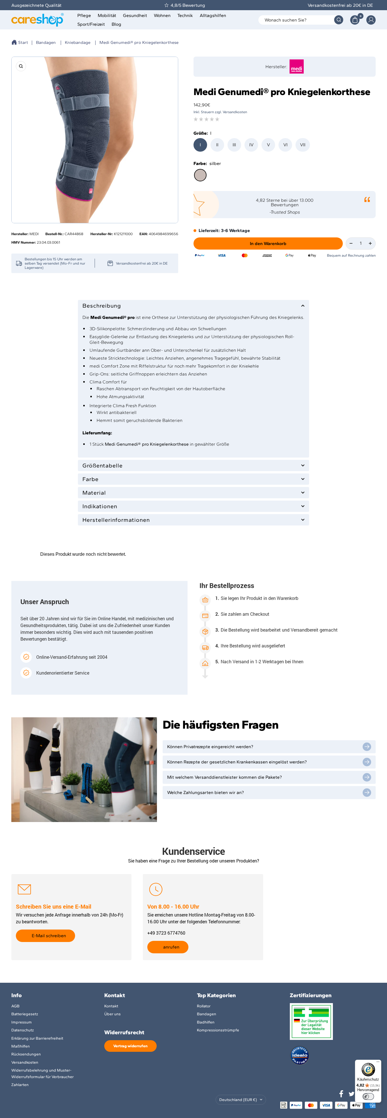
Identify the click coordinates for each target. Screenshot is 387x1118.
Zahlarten (20, 1084)
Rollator (203, 1006)
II (217, 144)
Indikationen (99, 506)
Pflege (84, 15)
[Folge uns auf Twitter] (351, 1094)
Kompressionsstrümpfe (218, 1030)
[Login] (371, 20)
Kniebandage (77, 42)
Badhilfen (205, 1022)
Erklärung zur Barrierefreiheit (37, 1038)
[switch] (368, 1096)
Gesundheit (135, 15)
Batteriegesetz (24, 1014)
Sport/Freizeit (91, 24)
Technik (185, 15)
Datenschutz (22, 1030)
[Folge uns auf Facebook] (341, 1094)
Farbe (90, 479)
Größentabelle (102, 465)
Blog (116, 24)
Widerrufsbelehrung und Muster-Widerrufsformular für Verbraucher (42, 1073)
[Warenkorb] (355, 20)
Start (23, 42)
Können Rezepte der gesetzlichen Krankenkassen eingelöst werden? (237, 762)
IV (251, 144)
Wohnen (162, 15)
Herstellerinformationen (116, 519)
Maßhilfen (20, 1046)
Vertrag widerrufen (130, 1046)
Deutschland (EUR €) (238, 1099)
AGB (15, 1006)
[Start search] (338, 20)
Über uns (112, 1014)
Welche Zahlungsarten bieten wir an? (205, 792)
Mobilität (107, 15)
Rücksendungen (26, 1054)
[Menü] (378, 1063)
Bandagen (46, 42)
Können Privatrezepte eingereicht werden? (210, 746)
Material (94, 492)
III (234, 144)
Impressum (21, 1022)
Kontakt (111, 1006)
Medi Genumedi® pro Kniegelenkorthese (138, 42)
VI (285, 144)
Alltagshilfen (213, 15)
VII (302, 144)
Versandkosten (24, 1062)
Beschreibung (101, 305)
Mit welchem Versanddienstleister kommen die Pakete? (224, 777)
